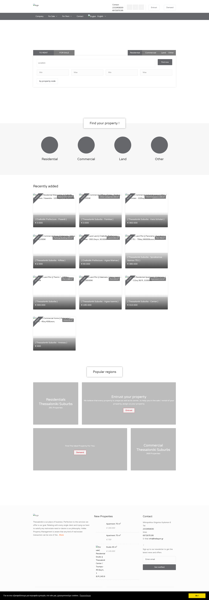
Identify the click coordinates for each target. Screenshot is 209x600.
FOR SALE (64, 52)
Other (171, 52)
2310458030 (117, 8)
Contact (80, 16)
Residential (135, 52)
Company (39, 16)
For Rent (65, 16)
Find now (165, 62)
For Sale (51, 16)
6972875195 (117, 10)
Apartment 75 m (113, 524)
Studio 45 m (111, 547)
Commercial (150, 52)
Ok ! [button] (197, 596)
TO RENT (43, 52)
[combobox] (96, 63)
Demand (169, 7)
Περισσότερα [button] (85, 596)
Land (163, 52)
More (61, 535)
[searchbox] (64, 63)
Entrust (154, 7)
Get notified (159, 567)
